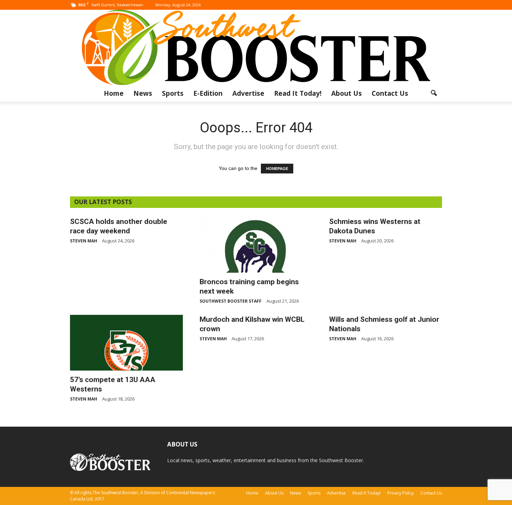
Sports (173, 93)
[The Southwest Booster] (256, 47)
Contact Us (390, 93)
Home (114, 93)
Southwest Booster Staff (231, 301)
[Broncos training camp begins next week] (256, 245)
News (142, 93)
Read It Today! (297, 93)
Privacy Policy (400, 493)
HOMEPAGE (277, 168)
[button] (433, 93)
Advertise (248, 93)
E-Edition (208, 93)
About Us (346, 93)
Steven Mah (83, 241)
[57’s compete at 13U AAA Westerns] (126, 343)
